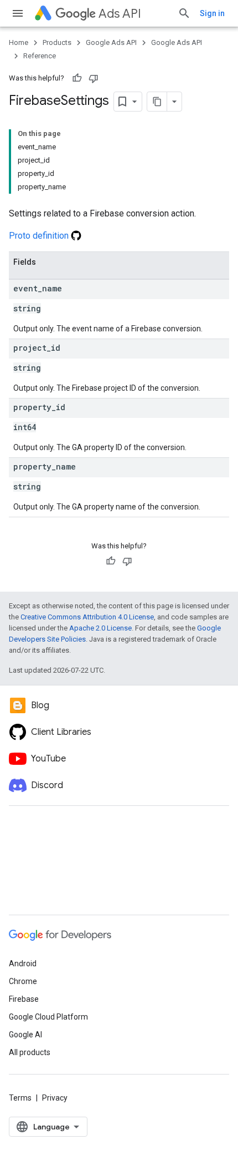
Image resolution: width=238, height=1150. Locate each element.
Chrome (23, 981)
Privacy (55, 1097)
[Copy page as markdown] (157, 101)
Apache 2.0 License (100, 628)
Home (18, 42)
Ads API (120, 13)
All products (29, 1052)
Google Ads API (111, 42)
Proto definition (40, 235)
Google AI (25, 1034)
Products (57, 42)
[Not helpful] (93, 78)
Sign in (212, 13)
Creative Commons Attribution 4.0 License (87, 617)
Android (23, 963)
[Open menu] (18, 13)
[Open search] (184, 13)
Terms (20, 1097)
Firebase (24, 999)
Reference (39, 56)
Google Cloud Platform (48, 1016)
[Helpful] (77, 78)
